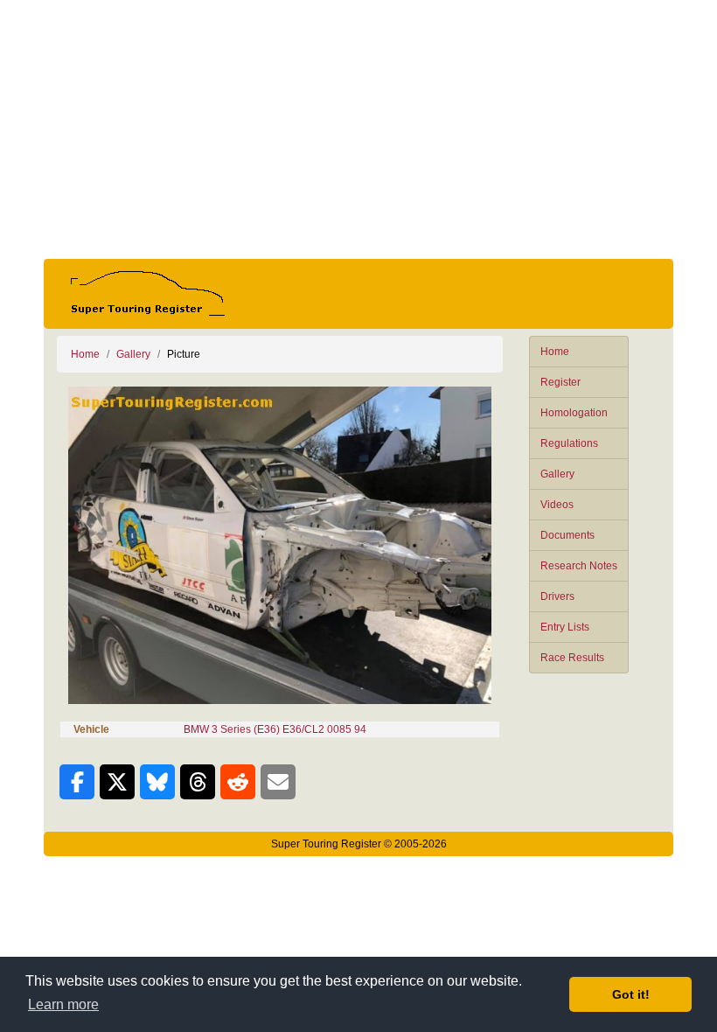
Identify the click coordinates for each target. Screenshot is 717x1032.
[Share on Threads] (197, 781)
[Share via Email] (278, 781)
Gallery (557, 474)
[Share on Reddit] (237, 781)
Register (560, 382)
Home (554, 351)
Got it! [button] (631, 994)
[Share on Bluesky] (157, 781)
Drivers (557, 596)
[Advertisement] (358, 129)
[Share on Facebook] (76, 781)
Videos (557, 505)
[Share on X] (117, 781)
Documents (567, 535)
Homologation (574, 413)
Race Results (572, 658)
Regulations (569, 443)
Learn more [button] (63, 1004)
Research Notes (578, 566)
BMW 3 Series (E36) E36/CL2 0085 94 (275, 729)
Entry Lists (564, 627)
